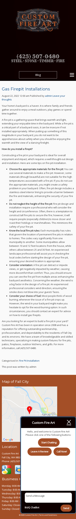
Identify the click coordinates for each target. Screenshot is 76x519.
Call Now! (62, 451)
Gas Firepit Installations (26, 89)
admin (48, 95)
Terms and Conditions (48, 515)
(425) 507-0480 (18, 461)
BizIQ (27, 507)
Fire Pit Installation (29, 360)
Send (66, 508)
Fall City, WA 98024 (12, 457)
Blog (38, 75)
